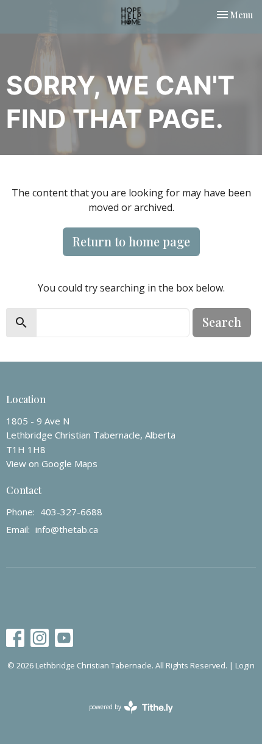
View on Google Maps (51, 463)
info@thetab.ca (66, 529)
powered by (124, 717)
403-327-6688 (71, 512)
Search (221, 321)
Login (245, 665)
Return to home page (131, 241)
